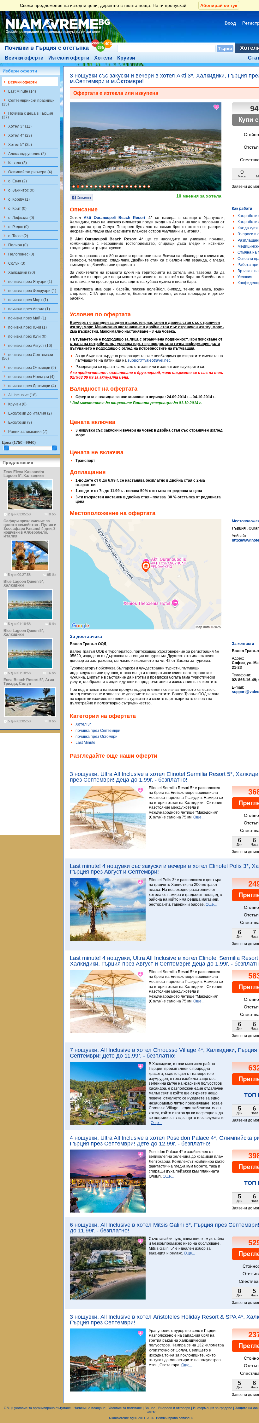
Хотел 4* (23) (17, 135)
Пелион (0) (15, 244)
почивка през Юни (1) (24, 327)
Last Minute (85, 742)
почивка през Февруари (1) (29, 290)
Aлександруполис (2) (24, 153)
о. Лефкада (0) (18, 217)
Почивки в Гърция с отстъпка (47, 48)
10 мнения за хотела (198, 195)
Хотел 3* (83, 724)
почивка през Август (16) (27, 345)
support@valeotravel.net (149, 360)
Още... (198, 817)
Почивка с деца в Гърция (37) (27, 115)
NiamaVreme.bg (121, 1418)
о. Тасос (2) (15, 235)
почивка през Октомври (96, 736)
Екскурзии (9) (17, 422)
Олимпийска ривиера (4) (27, 171)
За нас (150, 1408)
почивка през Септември (97, 730)
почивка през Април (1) (26, 308)
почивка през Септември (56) (27, 356)
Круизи (126, 57)
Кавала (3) (14, 162)
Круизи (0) (14, 403)
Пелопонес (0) (18, 253)
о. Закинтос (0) (18, 189)
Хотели (103, 57)
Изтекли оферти (68, 57)
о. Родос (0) (15, 226)
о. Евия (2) (14, 180)
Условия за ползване (125, 1408)
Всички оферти (24, 57)
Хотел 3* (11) (17, 126)
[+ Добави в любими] (217, 107)
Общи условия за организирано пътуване (37, 1408)
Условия (245, 277)
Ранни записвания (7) (24, 431)
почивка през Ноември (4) (28, 376)
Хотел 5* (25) (17, 144)
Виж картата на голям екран (145, 581)
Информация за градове (212, 1408)
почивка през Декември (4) (29, 385)
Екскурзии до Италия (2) (27, 413)
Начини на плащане (89, 1408)
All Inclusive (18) (19, 394)
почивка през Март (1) (25, 299)
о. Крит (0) (14, 208)
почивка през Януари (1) (27, 281)
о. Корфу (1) (16, 199)
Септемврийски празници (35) (28, 102)
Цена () (19, 443)
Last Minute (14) (19, 91)
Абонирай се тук (218, 5)
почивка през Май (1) (24, 317)
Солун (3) (13, 263)
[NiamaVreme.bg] (58, 34)
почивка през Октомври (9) (29, 367)
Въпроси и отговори (174, 1408)
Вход (230, 23)
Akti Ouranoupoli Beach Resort (114, 217)
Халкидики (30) (18, 272)
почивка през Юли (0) (24, 336)
